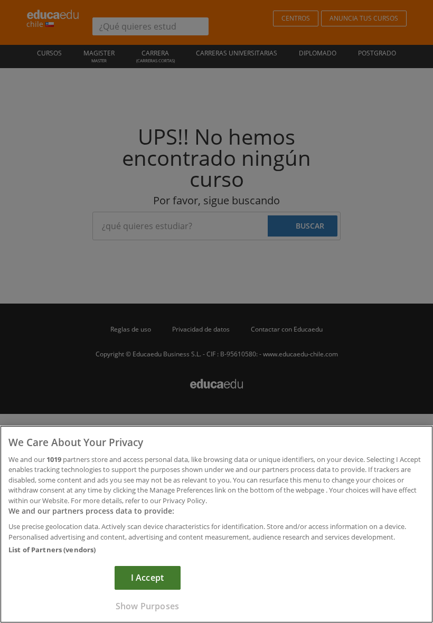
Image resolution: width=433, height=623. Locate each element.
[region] (216, 524)
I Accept (147, 577)
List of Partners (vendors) (52, 549)
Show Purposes (147, 606)
